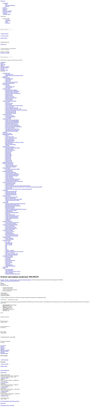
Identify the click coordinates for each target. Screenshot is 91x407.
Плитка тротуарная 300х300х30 (12, 121)
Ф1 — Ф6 (7, 241)
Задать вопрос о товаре (13, 299)
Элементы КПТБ (9, 264)
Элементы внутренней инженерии (10, 224)
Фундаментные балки (10, 140)
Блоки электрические (9, 225)
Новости (7, 6)
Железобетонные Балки (8, 134)
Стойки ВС (7, 220)
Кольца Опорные (9, 98)
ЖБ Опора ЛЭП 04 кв (10, 208)
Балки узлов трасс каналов (11, 137)
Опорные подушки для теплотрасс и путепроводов (16, 109)
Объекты (5, 9)
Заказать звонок (3, 38)
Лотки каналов (8, 104)
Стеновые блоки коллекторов (11, 235)
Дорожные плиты (9, 78)
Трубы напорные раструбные (11, 175)
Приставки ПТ (8, 261)
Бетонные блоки (6, 73)
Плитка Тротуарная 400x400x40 (12, 122)
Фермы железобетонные (10, 144)
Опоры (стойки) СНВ (10, 214)
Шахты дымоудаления (10, 229)
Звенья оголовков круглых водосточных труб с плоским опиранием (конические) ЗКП (23, 186)
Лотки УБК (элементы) (10, 265)
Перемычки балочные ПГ (10, 193)
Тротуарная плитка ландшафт (11, 131)
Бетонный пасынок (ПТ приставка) (12, 205)
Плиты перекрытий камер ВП (11, 107)
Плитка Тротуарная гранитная (11, 124)
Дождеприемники (9, 270)
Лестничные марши (7, 114)
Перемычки (5, 190)
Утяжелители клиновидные (11, 165)
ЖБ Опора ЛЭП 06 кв (10, 206)
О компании (5, 3)
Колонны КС (8, 152)
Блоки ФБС (5, 76)
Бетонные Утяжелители (8, 163)
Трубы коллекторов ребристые (11, 180)
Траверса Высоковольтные (11, 210)
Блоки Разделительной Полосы (12, 222)
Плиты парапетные (9, 239)
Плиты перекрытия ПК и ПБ (11, 82)
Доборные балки (9, 232)
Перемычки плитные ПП (10, 192)
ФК (6, 245)
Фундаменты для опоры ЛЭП (11, 253)
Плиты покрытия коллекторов (11, 234)
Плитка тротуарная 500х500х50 (12, 120)
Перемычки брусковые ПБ (11, 191)
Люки (4, 268)
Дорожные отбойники (7, 221)
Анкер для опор (8, 262)
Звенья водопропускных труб (9, 182)
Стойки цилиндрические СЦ (11, 216)
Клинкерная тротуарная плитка (12, 130)
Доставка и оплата (7, 12)
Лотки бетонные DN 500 (10, 111)
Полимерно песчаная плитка (11, 123)
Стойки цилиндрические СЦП (11, 218)
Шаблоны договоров (7, 10)
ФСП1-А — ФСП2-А (9, 252)
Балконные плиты (7, 237)
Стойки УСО (8, 219)
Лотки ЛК (7, 102)
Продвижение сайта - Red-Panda (7, 405)
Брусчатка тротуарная (10, 127)
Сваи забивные (6, 84)
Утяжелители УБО (9, 164)
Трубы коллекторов (9, 177)
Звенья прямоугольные (10, 183)
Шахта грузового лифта (10, 198)
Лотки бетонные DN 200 (10, 113)
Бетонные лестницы (9, 115)
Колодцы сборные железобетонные (12, 93)
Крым (6, 21)
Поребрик (5, 132)
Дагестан (7, 19)
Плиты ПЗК (5, 267)
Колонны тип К (8, 151)
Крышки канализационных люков (12, 273)
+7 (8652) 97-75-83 (4, 395)
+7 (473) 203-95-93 (4, 387)
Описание (4, 299)
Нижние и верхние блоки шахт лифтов (13, 199)
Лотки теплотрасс (9, 103)
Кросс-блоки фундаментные (11, 254)
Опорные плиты (8, 99)
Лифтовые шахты (6, 195)
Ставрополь (7, 20)
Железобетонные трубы (8, 171)
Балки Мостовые (9, 143)
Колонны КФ (8, 157)
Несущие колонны (9, 148)
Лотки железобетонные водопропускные (14, 105)
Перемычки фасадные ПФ (11, 194)
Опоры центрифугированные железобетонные (15, 203)
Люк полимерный (9, 269)
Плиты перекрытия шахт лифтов (12, 200)
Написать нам (3, 44)
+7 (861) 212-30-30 (4, 35)
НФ (6, 247)
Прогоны (7, 145)
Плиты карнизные (9, 238)
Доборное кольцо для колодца (11, 92)
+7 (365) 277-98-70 (4, 382)
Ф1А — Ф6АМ (8, 244)
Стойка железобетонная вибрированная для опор (15, 209)
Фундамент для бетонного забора (12, 169)
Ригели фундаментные (10, 260)
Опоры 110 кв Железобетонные (12, 212)
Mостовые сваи (8, 87)
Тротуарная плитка (7, 118)
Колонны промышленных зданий (12, 147)
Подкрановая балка (9, 141)
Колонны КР (8, 156)
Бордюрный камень (7, 133)
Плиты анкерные (9, 257)
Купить (2, 283)
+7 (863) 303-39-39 (4, 33)
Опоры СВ (7, 213)
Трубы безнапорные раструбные (12, 174)
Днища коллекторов (9, 231)
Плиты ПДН (8, 79)
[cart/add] (0, 282)
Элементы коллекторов (8, 230)
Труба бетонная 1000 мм (10, 172)
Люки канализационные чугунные (12, 271)
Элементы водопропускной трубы (12, 179)
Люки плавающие (9, 272)
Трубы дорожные (9, 176)
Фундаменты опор (7, 240)
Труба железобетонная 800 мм (11, 173)
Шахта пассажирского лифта (11, 196)
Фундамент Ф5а (8, 243)
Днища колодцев (9, 95)
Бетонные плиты (6, 77)
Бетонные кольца (6, 88)
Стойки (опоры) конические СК (12, 215)
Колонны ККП (8, 155)
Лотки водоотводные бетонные (9, 101)
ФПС (6, 249)
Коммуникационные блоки (11, 228)
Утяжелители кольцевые (10, 166)
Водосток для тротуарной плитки (12, 125)
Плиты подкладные (9, 106)
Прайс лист (5, 8)
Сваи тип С (7, 85)
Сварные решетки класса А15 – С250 (13, 108)
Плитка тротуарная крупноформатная (13, 126)
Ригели (6, 135)
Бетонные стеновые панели (9, 83)
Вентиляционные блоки (10, 226)
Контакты (5, 13)
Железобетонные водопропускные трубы (14, 181)
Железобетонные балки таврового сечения (14, 142)
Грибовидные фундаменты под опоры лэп (14, 251)
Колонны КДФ (8, 161)
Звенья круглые (8, 187)
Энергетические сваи (9, 86)
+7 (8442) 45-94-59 (4, 391)
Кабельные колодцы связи (11, 97)
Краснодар (7, 22)
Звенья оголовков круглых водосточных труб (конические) (17, 185)
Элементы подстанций (8, 255)
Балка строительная (9, 138)
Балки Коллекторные (9, 233)
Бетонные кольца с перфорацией (12, 91)
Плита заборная (8, 170)
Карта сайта (3, 403)
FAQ (6, 4)
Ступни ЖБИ (8, 117)
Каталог (4, 7)
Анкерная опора (8, 211)
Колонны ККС (8, 154)
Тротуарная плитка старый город (12, 128)
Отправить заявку (7, 14)
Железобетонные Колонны (8, 146)
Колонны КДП (8, 160)
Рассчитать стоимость (5, 295)
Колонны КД (8, 159)
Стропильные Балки (9, 136)
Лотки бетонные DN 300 (10, 112)
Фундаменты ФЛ (9, 74)
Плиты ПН (7, 258)
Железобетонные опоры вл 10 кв (12, 204)
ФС (6, 248)
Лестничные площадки (10, 116)
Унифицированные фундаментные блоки (14, 75)
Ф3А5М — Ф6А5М (9, 250)
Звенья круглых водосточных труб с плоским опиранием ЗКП (18, 189)
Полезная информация (10, 5)
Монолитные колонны (10, 150)
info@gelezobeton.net (4, 370)
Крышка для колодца (9, 96)
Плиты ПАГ (8, 81)
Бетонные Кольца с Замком (11, 89)
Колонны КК (8, 153)
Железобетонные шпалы (8, 162)
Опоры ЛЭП (5, 202)
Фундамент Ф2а (8, 242)
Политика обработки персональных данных (9, 401)
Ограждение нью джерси (10, 223)
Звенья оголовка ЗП (9, 184)
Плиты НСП (8, 259)
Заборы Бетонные (6, 167)
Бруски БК (7, 263)
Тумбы (6, 201)
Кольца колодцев (9, 94)
